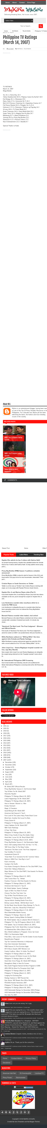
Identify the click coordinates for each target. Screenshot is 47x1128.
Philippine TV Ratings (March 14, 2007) (17, 958)
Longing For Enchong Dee (13, 975)
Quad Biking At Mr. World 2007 (15, 811)
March (7, 784)
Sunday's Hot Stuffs (11, 864)
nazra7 (7, 1010)
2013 (5, 745)
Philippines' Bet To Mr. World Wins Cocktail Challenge (22, 927)
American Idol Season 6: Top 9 (15, 813)
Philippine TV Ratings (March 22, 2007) (17, 876)
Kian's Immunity (10, 862)
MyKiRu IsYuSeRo (29, 1119)
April (6, 782)
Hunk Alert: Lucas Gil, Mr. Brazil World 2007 (19, 837)
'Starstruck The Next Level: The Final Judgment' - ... (22, 849)
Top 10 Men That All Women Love (16, 895)
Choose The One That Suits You (15, 893)
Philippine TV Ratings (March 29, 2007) (17, 796)
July (6, 774)
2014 (5, 743)
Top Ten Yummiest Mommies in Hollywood (19, 941)
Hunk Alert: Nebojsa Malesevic (15, 869)
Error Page (31, 2)
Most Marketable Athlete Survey (15, 912)
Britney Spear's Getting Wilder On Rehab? (18, 917)
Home (7, 2)
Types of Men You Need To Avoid (16, 891)
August (7, 772)
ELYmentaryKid (25, 1073)
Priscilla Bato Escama (12, 1021)
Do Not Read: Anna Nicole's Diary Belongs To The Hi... (23, 905)
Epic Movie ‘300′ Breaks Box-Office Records (19, 980)
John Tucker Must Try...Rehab (15, 878)
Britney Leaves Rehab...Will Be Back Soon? (19, 903)
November (8, 765)
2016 (5, 738)
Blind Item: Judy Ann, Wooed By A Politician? (20, 907)
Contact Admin (16, 1058)
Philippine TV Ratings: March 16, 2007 (17, 915)
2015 (5, 740)
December (8, 762)
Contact (22, 2)
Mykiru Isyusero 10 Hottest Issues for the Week (20, 956)
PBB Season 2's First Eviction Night (17, 946)
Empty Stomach (10, 806)
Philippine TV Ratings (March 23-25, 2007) (19, 840)
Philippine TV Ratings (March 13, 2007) (17, 970)
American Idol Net (9, 1073)
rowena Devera (10, 1034)
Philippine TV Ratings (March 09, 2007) (17, 987)
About (14, 2)
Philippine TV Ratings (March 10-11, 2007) (18, 985)
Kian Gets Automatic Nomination (15, 944)
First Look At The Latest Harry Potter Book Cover (21, 815)
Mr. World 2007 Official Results (15, 786)
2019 (5, 731)
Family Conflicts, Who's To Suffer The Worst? (20, 951)
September (9, 769)
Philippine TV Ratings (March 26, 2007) (17, 832)
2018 (5, 733)
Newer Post (6, 548)
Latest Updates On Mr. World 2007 (16, 825)
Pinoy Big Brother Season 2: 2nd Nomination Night (21, 842)
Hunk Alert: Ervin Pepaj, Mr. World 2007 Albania (20, 961)
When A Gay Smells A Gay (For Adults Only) (19, 835)
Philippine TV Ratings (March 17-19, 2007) (19, 910)
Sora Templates (19, 1121)
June (7, 777)
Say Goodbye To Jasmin (13, 852)
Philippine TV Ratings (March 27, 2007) (17, 823)
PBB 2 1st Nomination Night (14, 934)
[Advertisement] (23, 70)
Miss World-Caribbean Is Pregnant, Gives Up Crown (22, 932)
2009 (5, 755)
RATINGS (20, 48)
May (6, 779)
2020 (5, 728)
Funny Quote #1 (10, 820)
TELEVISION (27, 48)
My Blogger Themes (33, 1121)
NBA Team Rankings (11, 828)
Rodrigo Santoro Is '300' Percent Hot (17, 978)
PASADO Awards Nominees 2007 (16, 983)
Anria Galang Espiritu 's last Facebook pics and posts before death (18, 1018)
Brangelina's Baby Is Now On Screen (17, 963)
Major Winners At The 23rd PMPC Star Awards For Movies (24, 871)
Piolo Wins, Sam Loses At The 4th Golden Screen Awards (24, 937)
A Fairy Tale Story (10, 830)
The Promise (9, 874)
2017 (5, 735)
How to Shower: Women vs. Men (15, 803)
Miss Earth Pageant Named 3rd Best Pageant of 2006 (22, 966)
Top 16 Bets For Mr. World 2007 (15, 791)
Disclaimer (6, 1063)
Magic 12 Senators (11, 808)
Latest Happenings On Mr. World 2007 (17, 799)
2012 (5, 748)
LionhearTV (39, 1073)
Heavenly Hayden (10, 794)
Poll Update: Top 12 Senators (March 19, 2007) (20, 925)
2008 (5, 757)
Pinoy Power (7, 1077)
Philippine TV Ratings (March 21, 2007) (17, 883)
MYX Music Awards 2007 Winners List (17, 949)
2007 (5, 760)
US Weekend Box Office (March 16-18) (17, 929)
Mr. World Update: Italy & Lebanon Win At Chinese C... (23, 920)
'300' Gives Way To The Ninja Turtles (17, 847)
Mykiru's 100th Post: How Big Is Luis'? (17, 859)
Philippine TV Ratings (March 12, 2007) (17, 973)
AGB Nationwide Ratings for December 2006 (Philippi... (23, 990)
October (8, 767)
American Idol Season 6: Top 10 (15, 886)
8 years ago (27, 1007)
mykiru (7, 1042)
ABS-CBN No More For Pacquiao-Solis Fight (19, 968)
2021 (5, 726)
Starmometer (20, 1077)
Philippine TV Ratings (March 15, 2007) (17, 954)
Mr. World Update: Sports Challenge (16, 888)
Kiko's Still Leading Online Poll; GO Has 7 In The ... (22, 845)
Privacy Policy (31, 1058)
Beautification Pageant (12, 939)
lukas (7, 1003)
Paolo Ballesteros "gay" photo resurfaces (12, 1007)
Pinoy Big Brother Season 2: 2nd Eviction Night (20, 789)
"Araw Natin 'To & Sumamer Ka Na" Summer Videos (22, 857)
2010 (5, 752)
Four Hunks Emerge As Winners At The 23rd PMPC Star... (24, 866)
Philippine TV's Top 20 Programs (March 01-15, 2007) (22, 922)
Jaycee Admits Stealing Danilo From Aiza (18, 900)
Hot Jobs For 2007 (11, 995)
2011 (5, 750)
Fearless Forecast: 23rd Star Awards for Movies (20, 881)
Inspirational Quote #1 (12, 854)
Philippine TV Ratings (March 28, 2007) (17, 801)
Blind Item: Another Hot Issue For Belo (17, 818)
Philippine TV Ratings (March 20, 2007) (17, 898)
